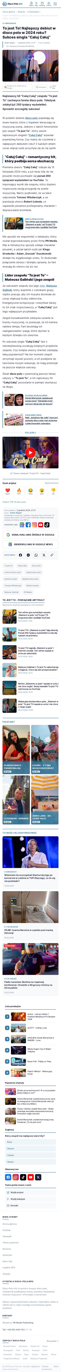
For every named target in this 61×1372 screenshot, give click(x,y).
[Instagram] (34, 524)
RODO (56, 1366)
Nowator (36, 1350)
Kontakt (14, 1205)
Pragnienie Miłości (11, 1358)
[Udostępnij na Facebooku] (20, 555)
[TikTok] (46, 524)
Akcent (10, 1148)
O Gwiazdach (33, 12)
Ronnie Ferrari (9, 1346)
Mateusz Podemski (38, 1358)
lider (42, 285)
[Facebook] (28, 524)
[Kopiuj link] (52, 555)
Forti (18, 1350)
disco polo (36, 566)
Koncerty (7, 1249)
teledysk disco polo (30, 579)
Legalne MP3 (9, 1267)
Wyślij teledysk (18, 1199)
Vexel (25, 1358)
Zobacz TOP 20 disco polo (14, 502)
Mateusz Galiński (12, 592)
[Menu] (55, 3)
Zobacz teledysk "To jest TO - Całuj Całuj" (32, 473)
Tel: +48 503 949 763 (17, 1329)
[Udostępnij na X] (44, 555)
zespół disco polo (33, 572)
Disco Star (7, 1261)
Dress (45, 1346)
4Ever (53, 1354)
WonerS (44, 1354)
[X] (38, 1177)
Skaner (10, 1162)
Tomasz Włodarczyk (13, 585)
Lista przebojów (13, 1006)
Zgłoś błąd (54, 87)
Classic (10, 1155)
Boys (9, 1142)
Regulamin (35, 1366)
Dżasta (35, 1354)
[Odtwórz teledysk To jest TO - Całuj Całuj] (30, 452)
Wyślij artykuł (17, 1192)
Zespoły (6, 1273)
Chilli (45, 1350)
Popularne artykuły (14, 1083)
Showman (23, 1346)
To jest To (9, 566)
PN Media (28, 592)
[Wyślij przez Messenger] (28, 555)
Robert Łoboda (32, 585)
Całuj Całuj (35, 135)
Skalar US (35, 1346)
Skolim (26, 1350)
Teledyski (7, 1236)
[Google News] (21, 524)
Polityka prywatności (47, 1367)
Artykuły (21, 12)
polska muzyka (11, 579)
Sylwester (7, 1255)
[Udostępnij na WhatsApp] (36, 555)
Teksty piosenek (10, 1242)
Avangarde (8, 1350)
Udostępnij (42, 87)
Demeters (7, 1354)
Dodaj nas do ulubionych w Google (16, 87)
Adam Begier (10, 43)
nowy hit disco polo (13, 572)
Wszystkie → (52, 1341)
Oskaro (18, 1354)
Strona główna (9, 12)
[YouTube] (40, 524)
